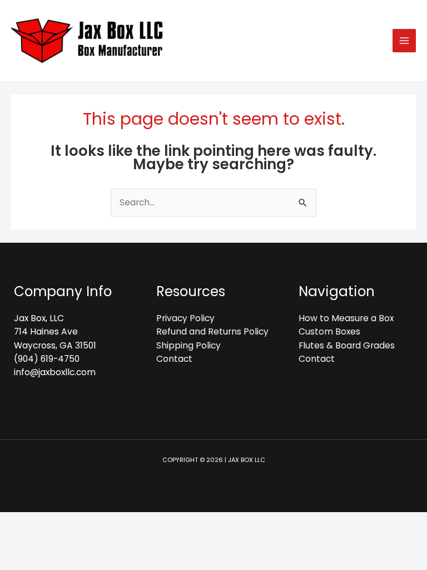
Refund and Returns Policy (212, 331)
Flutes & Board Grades (347, 345)
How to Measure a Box (346, 318)
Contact (174, 359)
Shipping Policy (188, 345)
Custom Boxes (329, 331)
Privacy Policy (185, 318)
